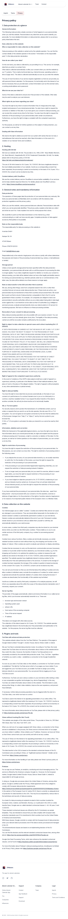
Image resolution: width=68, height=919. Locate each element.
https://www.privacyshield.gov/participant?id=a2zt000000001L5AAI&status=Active (30, 789)
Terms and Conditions (58, 897)
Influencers (5, 903)
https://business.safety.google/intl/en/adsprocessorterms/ (37, 842)
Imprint (6, 13)
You (3, 896)
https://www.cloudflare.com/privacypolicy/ (21, 184)
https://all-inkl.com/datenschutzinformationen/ (17, 160)
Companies (5, 899)
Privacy (20, 13)
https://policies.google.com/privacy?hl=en (37, 848)
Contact (44, 4)
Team (37, 4)
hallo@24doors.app (12, 251)
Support (21, 897)
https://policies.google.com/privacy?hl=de (18, 713)
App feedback (23, 894)
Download (22, 901)
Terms (13, 13)
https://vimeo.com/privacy (18, 755)
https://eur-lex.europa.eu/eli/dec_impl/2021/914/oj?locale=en (27, 835)
